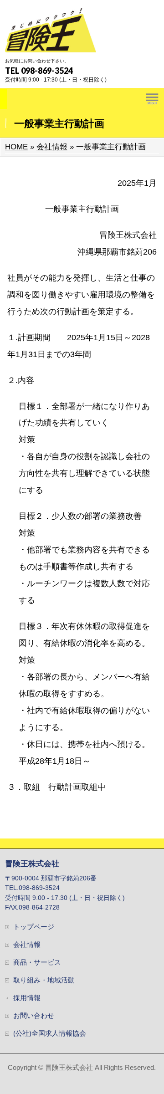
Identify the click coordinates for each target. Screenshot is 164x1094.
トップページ (33, 926)
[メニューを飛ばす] (82, 98)
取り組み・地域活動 (44, 980)
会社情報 (51, 147)
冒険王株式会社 (69, 1067)
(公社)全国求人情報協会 (49, 1033)
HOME (16, 147)
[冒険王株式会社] (50, 42)
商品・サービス (37, 962)
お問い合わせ (33, 1015)
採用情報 (27, 998)
